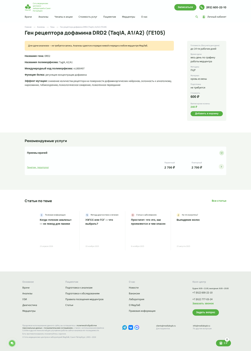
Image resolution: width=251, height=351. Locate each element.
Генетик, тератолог (38, 167)
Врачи (28, 17)
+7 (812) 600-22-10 (202, 292)
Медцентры (128, 17)
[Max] (137, 332)
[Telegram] (124, 332)
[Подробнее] (221, 166)
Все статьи (219, 200)
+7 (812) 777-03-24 (202, 299)
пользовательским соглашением (58, 328)
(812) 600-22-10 (216, 7)
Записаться (185, 7)
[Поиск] (197, 17)
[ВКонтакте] (130, 332)
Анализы (43, 17)
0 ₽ (226, 342)
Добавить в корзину (206, 113)
